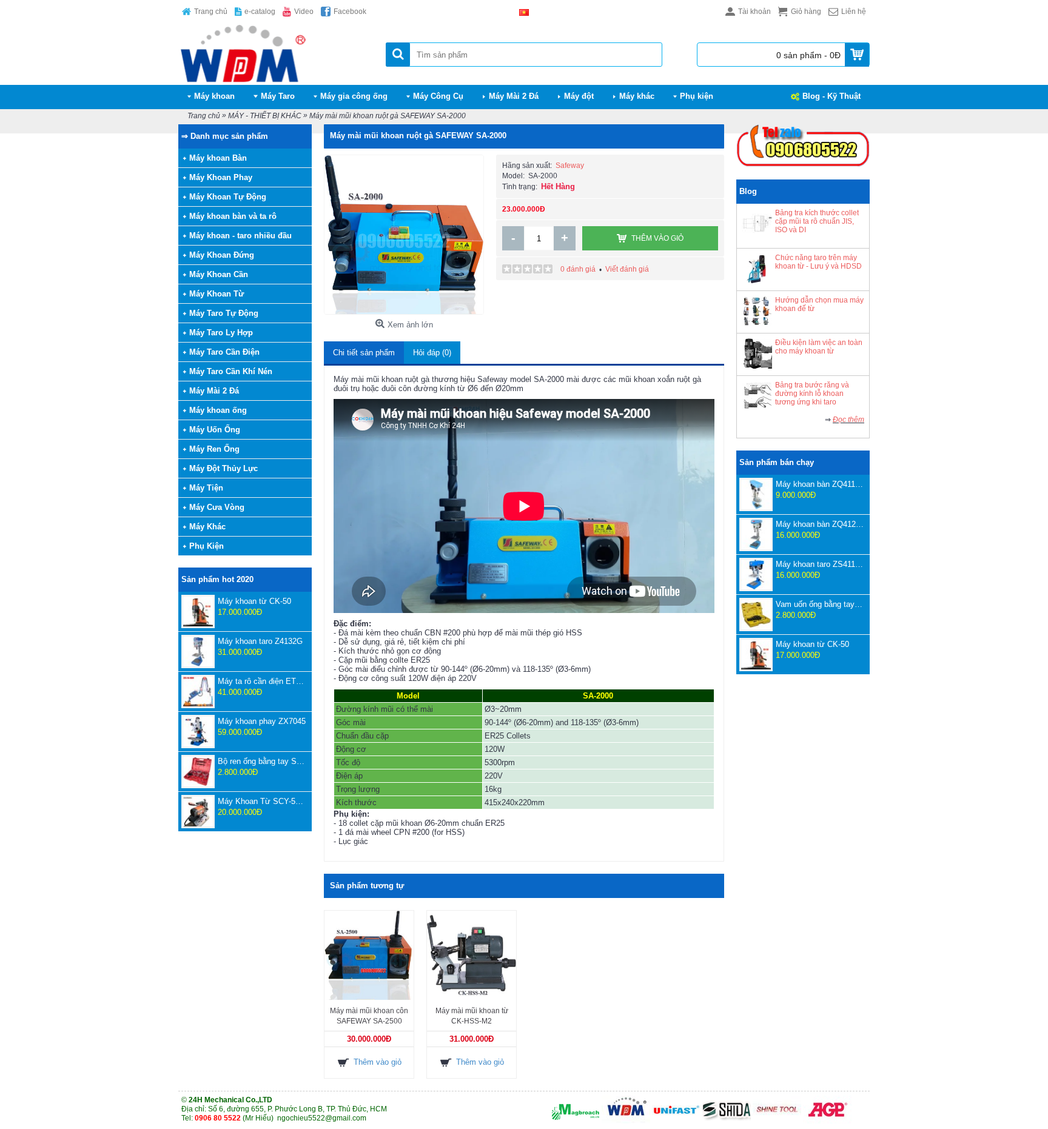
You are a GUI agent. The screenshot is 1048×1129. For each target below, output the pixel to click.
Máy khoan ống (218, 410)
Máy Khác (207, 526)
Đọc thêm (848, 419)
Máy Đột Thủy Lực (223, 468)
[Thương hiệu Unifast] (676, 1121)
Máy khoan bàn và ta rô (233, 216)
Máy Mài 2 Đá (214, 390)
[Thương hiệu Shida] (726, 1121)
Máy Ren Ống (214, 449)
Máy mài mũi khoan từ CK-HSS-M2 (471, 1016)
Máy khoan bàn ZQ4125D (820, 524)
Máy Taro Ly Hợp (221, 332)
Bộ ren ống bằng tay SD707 (262, 761)
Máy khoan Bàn (218, 157)
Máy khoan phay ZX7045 (262, 721)
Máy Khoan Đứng (221, 255)
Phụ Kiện (206, 546)
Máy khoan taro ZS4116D (820, 564)
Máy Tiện (206, 487)
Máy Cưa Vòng (216, 507)
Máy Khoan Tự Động (227, 196)
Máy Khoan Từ (216, 293)
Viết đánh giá (627, 269)
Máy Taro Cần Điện (224, 352)
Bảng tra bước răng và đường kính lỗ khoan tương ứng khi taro (812, 393)
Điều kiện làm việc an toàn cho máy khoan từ (818, 346)
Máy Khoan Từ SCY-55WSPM (262, 801)
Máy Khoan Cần (218, 274)
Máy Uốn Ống (214, 429)
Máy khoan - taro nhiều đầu (240, 235)
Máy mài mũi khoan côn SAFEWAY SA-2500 (369, 1016)
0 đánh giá (578, 269)
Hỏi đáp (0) (432, 352)
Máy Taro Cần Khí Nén (230, 371)
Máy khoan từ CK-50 (254, 601)
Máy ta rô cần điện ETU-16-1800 (262, 681)
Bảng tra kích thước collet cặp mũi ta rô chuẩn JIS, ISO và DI (817, 221)
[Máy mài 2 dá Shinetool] (777, 1121)
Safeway (570, 165)
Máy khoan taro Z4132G (260, 641)
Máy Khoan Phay (220, 177)
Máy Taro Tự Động (223, 313)
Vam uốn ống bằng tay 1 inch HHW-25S (820, 604)
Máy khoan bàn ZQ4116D (820, 484)
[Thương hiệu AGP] (827, 1121)
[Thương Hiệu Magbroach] (575, 1121)
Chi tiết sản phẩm (364, 352)
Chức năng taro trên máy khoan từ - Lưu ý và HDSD (818, 261)
